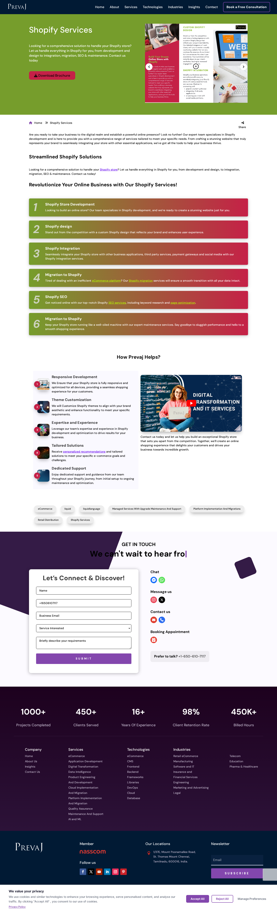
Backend (132, 772)
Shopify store (109, 169)
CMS (130, 761)
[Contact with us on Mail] (153, 620)
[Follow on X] (91, 871)
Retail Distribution (48, 520)
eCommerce (45, 508)
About (114, 7)
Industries (175, 7)
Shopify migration (141, 280)
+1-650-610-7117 (180, 656)
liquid (67, 508)
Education (236, 761)
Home (99, 7)
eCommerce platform (106, 280)
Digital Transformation (83, 766)
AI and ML (75, 819)
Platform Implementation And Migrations (216, 508)
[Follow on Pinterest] (123, 871)
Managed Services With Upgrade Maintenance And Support (146, 508)
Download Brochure (54, 75)
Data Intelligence (79, 772)
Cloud (131, 793)
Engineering (181, 782)
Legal (176, 793)
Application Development (85, 761)
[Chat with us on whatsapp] (162, 580)
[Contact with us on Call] (162, 620)
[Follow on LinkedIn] (107, 871)
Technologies (153, 7)
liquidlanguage (91, 508)
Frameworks (135, 777)
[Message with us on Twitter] (162, 600)
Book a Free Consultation (247, 7)
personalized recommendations (84, 451)
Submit (84, 658)
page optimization (183, 302)
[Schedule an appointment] (153, 640)
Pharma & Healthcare (244, 766)
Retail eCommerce (185, 756)
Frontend (133, 766)
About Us (31, 761)
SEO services (117, 302)
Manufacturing (183, 761)
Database (133, 798)
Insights (194, 7)
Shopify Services (61, 123)
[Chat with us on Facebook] (153, 580)
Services (131, 7)
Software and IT (183, 766)
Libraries (133, 782)
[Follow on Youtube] (99, 871)
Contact (211, 7)
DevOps (132, 787)
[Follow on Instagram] (115, 871)
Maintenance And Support (85, 814)
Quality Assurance (80, 808)
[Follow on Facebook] (83, 871)
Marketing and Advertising (191, 787)
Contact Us (32, 772)
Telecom (235, 756)
